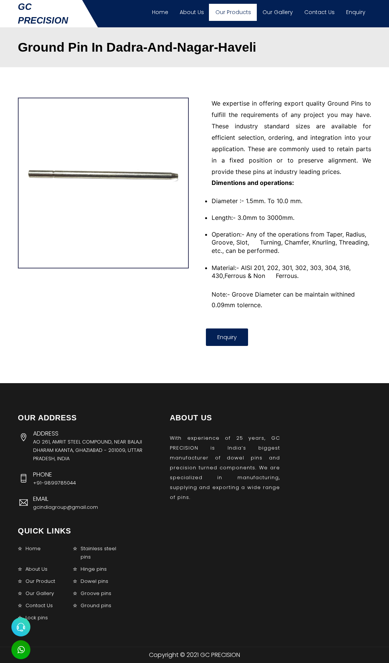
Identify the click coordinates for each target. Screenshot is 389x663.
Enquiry (355, 12)
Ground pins (96, 605)
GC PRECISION (43, 13)
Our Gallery (277, 12)
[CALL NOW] (20, 626)
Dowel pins (94, 581)
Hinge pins (94, 569)
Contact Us (319, 12)
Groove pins (96, 593)
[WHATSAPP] (20, 649)
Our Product (40, 581)
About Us (192, 12)
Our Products (233, 12)
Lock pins (36, 617)
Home (160, 12)
